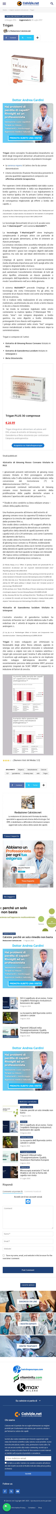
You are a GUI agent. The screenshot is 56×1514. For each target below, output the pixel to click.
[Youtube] (17, 1491)
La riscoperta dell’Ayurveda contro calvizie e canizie (36, 1014)
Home (5, 10)
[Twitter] (11, 1491)
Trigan (45, 773)
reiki (38, 773)
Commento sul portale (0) (13, 1191)
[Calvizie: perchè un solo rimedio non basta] (28, 917)
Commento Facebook (32, 1191)
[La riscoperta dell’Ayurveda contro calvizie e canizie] (10, 1018)
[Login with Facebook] (28, 1201)
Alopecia (21, 770)
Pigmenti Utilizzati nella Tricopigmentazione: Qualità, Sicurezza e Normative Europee (34, 1030)
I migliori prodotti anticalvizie (18, 10)
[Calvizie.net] (28, 3)
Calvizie (43, 770)
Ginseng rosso (28, 773)
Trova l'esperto (11, 836)
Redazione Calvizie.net (20, 31)
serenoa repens (15, 165)
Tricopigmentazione (11, 1037)
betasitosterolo (32, 770)
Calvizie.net (25, 1167)
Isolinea (6, 1007)
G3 (7, 773)
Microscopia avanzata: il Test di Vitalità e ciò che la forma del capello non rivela (34, 1173)
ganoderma (16, 773)
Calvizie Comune (9, 934)
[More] (37, 37)
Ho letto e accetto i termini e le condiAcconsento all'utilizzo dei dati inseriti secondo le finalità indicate (28, 1466)
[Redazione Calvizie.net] (5, 31)
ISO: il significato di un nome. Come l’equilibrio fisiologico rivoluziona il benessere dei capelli (36, 1000)
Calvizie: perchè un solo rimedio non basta (28, 937)
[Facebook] (5, 1491)
